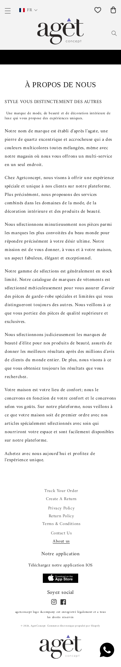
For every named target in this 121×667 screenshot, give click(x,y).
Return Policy (61, 516)
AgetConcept (38, 626)
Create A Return (61, 499)
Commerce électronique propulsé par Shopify (73, 626)
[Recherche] (114, 33)
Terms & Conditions (61, 524)
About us (61, 541)
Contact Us (61, 533)
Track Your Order (61, 491)
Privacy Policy (61, 508)
